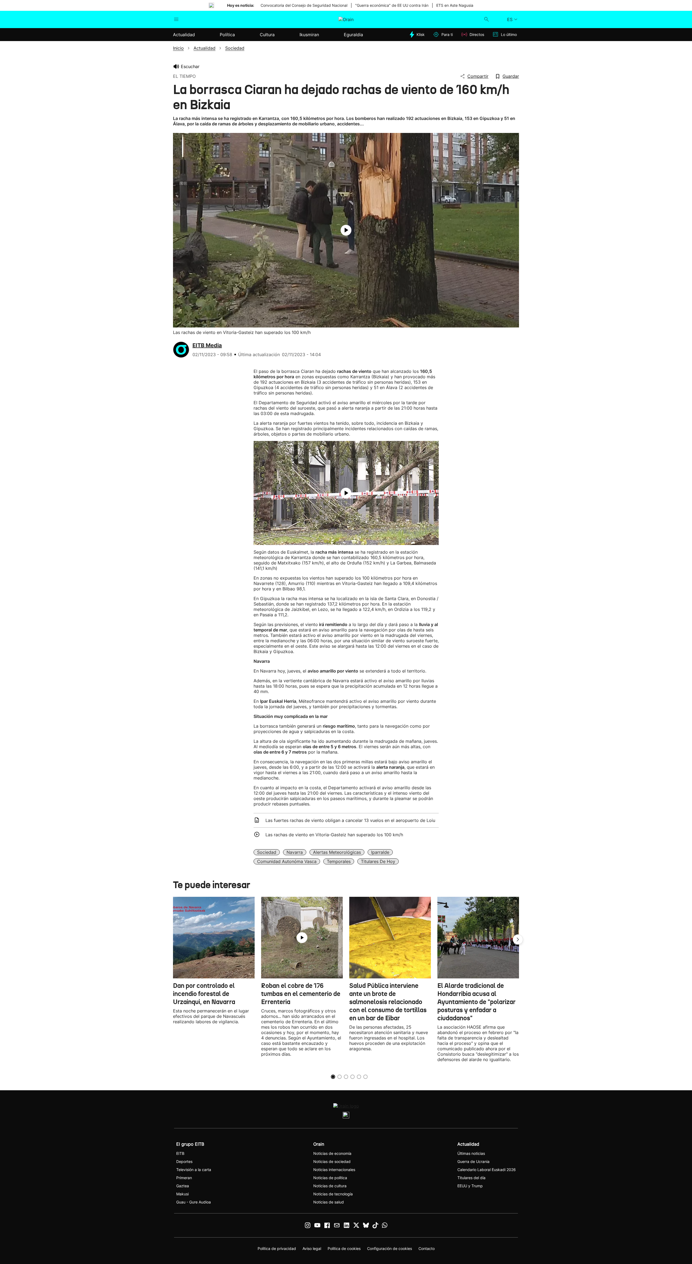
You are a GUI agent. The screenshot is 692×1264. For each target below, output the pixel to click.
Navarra (295, 852)
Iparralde (380, 852)
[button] (518, 939)
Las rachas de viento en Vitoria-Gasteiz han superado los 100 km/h (334, 834)
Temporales (339, 861)
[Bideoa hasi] (346, 230)
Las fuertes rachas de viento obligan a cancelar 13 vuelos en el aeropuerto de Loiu (350, 820)
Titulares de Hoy (378, 861)
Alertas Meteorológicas (337, 852)
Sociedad (266, 852)
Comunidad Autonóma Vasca (287, 861)
